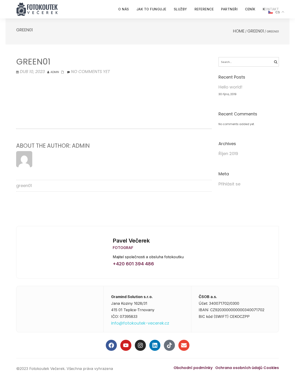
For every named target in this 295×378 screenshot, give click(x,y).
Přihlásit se (229, 184)
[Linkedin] (154, 345)
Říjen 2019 (228, 153)
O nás (123, 9)
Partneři (229, 9)
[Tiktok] (169, 345)
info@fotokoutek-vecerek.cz (140, 323)
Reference (204, 9)
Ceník (250, 9)
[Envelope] (183, 345)
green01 (255, 31)
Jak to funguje (151, 9)
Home (239, 31)
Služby (180, 9)
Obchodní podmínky (193, 367)
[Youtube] (125, 345)
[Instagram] (140, 345)
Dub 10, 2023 (32, 71)
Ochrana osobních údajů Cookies (247, 367)
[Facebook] (111, 345)
